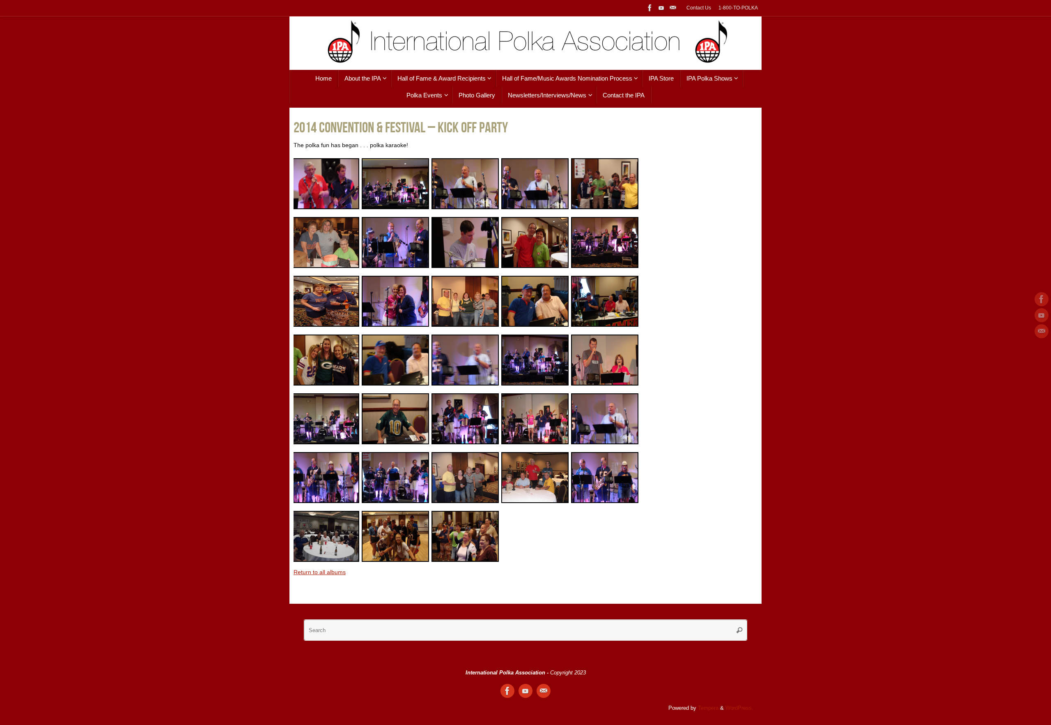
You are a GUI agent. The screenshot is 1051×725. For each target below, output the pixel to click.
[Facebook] (650, 8)
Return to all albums (320, 572)
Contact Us (698, 8)
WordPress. (739, 708)
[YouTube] (661, 8)
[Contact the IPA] (673, 8)
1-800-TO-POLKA (738, 8)
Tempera (708, 708)
